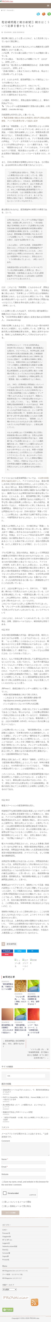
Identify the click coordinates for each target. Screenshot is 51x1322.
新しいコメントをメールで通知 (17, 1202)
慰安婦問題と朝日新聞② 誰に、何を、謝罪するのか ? (33, 1000)
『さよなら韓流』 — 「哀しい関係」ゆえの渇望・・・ (20, 1000)
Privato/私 (5, 1260)
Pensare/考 (6, 1233)
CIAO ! (4, 1230)
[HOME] (33, 963)
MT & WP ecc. (7, 1240)
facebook (7, 951)
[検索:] (26, 1076)
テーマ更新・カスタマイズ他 (12, 1274)
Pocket (7, 954)
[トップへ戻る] (18, 966)
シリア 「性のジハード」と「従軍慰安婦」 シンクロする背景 (33, 1030)
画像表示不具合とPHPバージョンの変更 (18, 1112)
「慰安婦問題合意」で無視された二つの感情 (7, 986)
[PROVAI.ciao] (6, 1)
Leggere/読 (6, 1243)
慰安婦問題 (11, 944)
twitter (20, 951)
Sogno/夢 (5, 1256)
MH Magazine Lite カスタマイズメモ (15, 1271)
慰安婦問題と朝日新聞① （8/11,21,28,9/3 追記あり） (7, 1028)
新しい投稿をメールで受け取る (17, 1206)
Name (4, 1159)
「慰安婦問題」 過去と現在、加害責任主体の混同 (20, 1028)
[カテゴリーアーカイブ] (25, 969)
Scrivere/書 (6, 1253)
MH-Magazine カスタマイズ (12, 1278)
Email (4, 1167)
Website (5, 1174)
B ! (32, 951)
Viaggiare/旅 (6, 1236)
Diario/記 (5, 1250)
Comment (6, 1141)
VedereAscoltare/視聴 (9, 1246)
